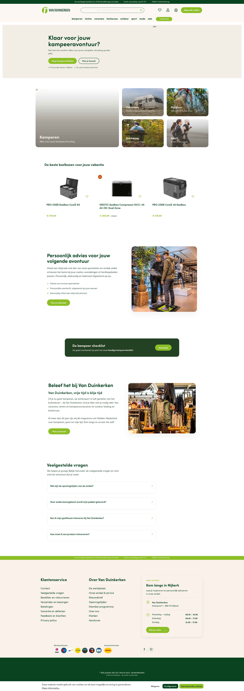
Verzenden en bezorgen (54, 602)
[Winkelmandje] (175, 9)
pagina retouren (126, 540)
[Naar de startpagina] (56, 10)
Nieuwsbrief (96, 597)
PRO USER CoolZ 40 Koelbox (169, 204)
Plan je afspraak (58, 302)
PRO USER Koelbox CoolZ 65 (63, 204)
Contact (45, 588)
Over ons (94, 611)
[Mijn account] (167, 9)
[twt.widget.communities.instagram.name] (151, 649)
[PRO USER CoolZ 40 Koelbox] (174, 188)
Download (163, 347)
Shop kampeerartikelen (62, 60)
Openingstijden (98, 602)
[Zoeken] (141, 10)
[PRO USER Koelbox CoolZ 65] (69, 188)
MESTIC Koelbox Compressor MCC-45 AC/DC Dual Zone (122, 206)
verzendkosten (137, 672)
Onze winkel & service (101, 592)
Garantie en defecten (53, 611)
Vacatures (94, 620)
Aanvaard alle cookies (191, 686)
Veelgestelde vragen (52, 592)
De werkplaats (97, 588)
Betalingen (47, 606)
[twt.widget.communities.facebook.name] (144, 649)
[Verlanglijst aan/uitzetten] (87, 196)
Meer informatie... (51, 687)
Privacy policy (49, 620)
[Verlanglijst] (159, 9)
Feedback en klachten (53, 615)
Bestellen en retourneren (55, 597)
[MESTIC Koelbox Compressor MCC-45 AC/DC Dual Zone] (122, 188)
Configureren (170, 686)
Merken (93, 615)
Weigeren (155, 686)
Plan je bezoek (89, 60)
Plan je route (158, 630)
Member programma (101, 606)
